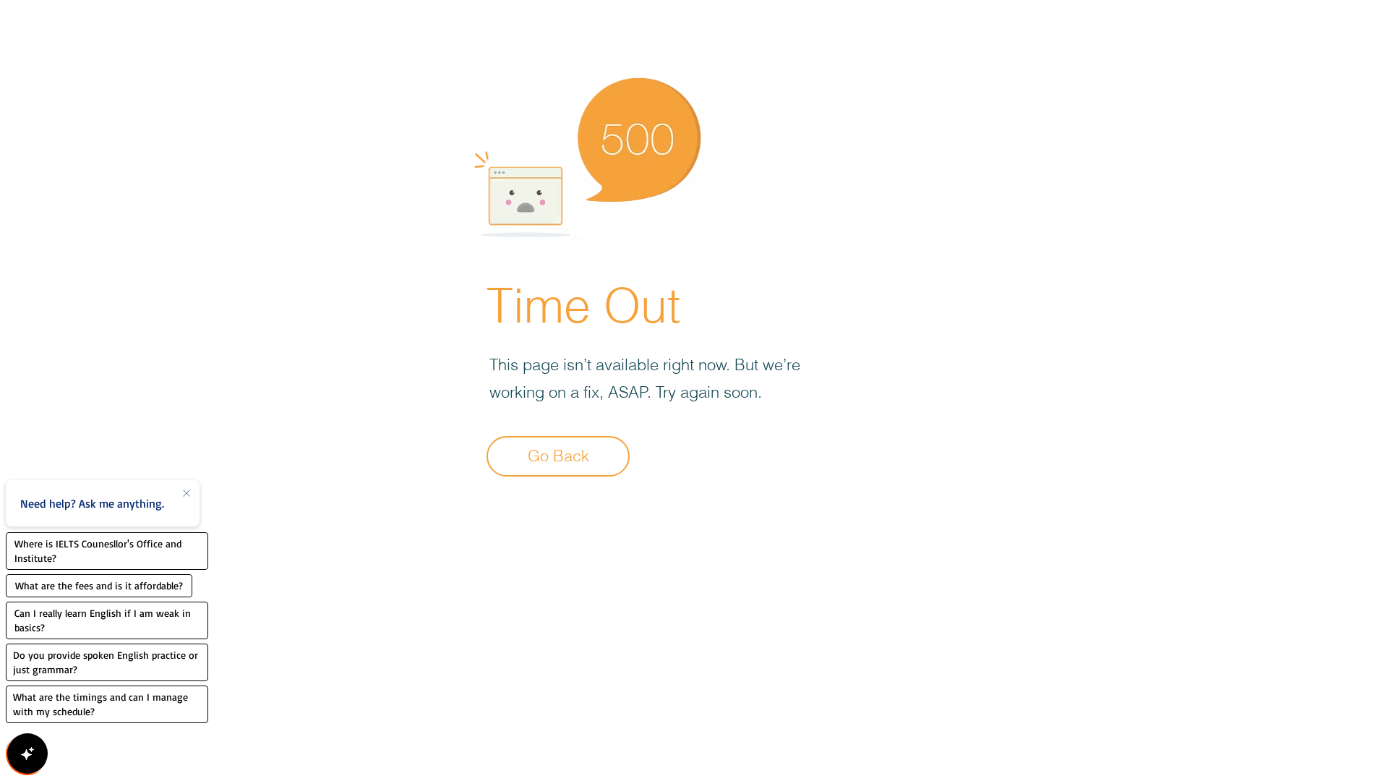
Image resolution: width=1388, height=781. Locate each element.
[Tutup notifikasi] (186, 493)
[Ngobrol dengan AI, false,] (27, 753)
